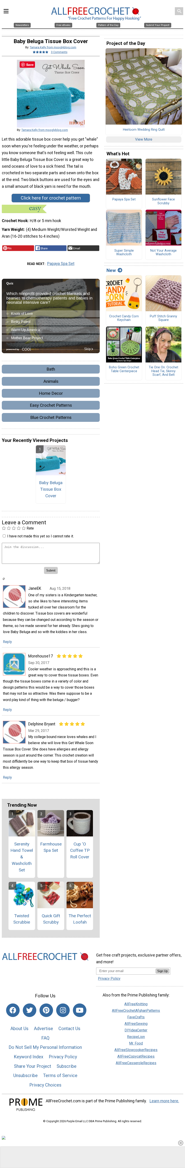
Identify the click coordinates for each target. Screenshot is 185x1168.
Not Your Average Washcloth (163, 252)
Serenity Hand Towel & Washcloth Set (21, 857)
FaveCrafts (136, 1017)
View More (143, 139)
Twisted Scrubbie (21, 919)
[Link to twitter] (29, 1010)
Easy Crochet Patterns (51, 405)
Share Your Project (32, 1066)
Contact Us (69, 1028)
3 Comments (59, 52)
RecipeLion (136, 1037)
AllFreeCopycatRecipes (136, 1056)
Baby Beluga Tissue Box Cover (50, 489)
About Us (19, 1028)
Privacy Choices (45, 1085)
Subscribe (66, 1066)
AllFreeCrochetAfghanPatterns (136, 1010)
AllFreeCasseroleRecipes (136, 1063)
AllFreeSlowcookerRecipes (135, 1050)
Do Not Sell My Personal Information (45, 1047)
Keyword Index (28, 1056)
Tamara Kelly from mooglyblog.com (53, 47)
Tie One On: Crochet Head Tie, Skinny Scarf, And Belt (163, 371)
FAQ (45, 1038)
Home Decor (51, 393)
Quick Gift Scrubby (51, 919)
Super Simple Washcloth (124, 252)
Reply (7, 642)
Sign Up (162, 971)
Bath (50, 369)
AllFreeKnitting (136, 1004)
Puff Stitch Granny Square (163, 318)
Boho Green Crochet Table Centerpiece (124, 369)
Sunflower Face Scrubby (163, 201)
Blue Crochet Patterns (51, 417)
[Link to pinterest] (46, 1010)
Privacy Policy (63, 1056)
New (111, 270)
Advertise (43, 1028)
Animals (50, 381)
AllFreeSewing (136, 1024)
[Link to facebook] (13, 1010)
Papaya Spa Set (60, 263)
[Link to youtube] (79, 1010)
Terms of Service (60, 1075)
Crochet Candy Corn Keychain (124, 318)
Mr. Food (136, 1043)
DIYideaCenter (136, 1030)
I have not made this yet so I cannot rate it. (40, 536)
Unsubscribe (25, 1075)
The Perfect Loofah (80, 919)
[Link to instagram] (63, 1010)
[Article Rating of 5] (41, 52)
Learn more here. (164, 1101)
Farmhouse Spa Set (51, 847)
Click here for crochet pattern (51, 198)
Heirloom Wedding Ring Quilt (144, 130)
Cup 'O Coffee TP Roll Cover (80, 850)
